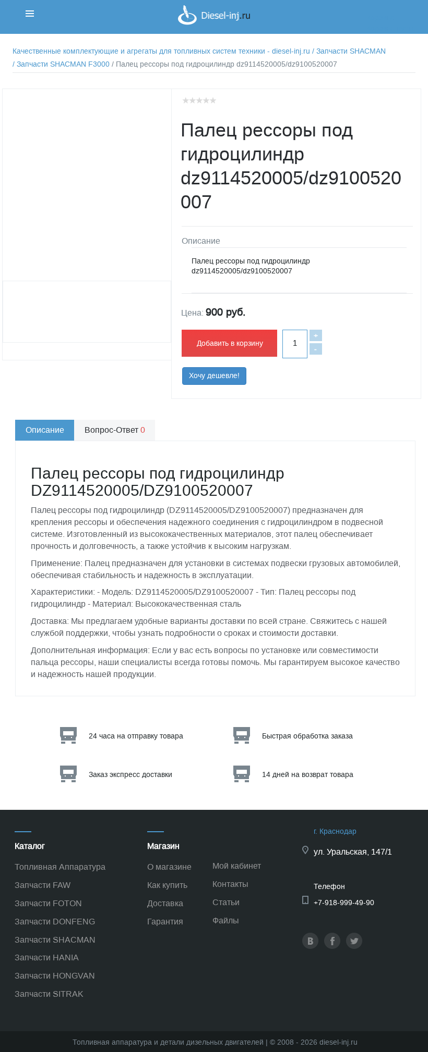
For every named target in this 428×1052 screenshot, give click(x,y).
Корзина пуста (390, 28)
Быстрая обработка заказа (307, 736)
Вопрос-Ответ (115, 429)
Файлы (225, 920)
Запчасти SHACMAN (55, 939)
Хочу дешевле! (214, 376)
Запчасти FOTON (48, 903)
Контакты (230, 884)
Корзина (380, 18)
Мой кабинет (236, 865)
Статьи (226, 902)
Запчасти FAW (42, 885)
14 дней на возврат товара (307, 775)
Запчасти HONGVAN (55, 975)
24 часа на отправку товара (136, 736)
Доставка (165, 903)
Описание (45, 429)
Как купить (167, 885)
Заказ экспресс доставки (130, 775)
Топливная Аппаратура (60, 866)
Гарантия (165, 921)
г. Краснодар (335, 831)
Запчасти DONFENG (55, 921)
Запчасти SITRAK (49, 993)
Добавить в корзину (230, 343)
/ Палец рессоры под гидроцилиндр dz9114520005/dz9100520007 (224, 64)
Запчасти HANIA (47, 957)
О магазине (169, 866)
